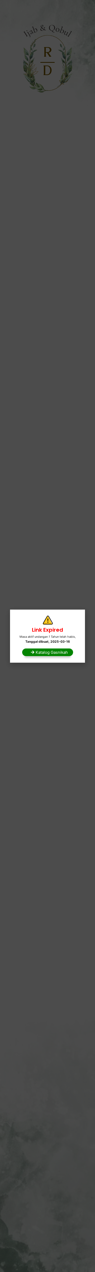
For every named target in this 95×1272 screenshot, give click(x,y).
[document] (47, 636)
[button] (47, 652)
